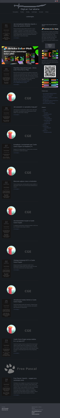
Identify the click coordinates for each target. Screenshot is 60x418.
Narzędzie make (47, 123)
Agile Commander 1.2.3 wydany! (49, 103)
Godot (45, 129)
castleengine (5, 38)
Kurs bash (41, 11)
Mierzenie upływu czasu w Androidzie (25, 181)
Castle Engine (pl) (7, 33)
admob (6, 313)
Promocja (44, 124)
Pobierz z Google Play (50, 45)
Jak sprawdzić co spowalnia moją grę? (25, 107)
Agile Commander (5, 408)
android (7, 37)
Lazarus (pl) (7, 79)
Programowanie (6, 35)
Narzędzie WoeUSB (47, 114)
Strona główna (15, 11)
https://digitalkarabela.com (36, 411)
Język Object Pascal (6, 117)
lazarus (8, 393)
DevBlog (27, 11)
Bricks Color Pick (5, 409)
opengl (9, 355)
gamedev (8, 38)
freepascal (5, 121)
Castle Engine (34, 11)
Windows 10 (45, 130)
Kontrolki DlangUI (48, 118)
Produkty (22, 11)
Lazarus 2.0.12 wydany (47, 96)
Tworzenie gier (6, 80)
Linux (44, 111)
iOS (4, 276)
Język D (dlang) (47, 117)
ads (8, 313)
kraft (8, 121)
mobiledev (6, 39)
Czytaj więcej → (17, 84)
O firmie (46, 11)
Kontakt (33, 412)
